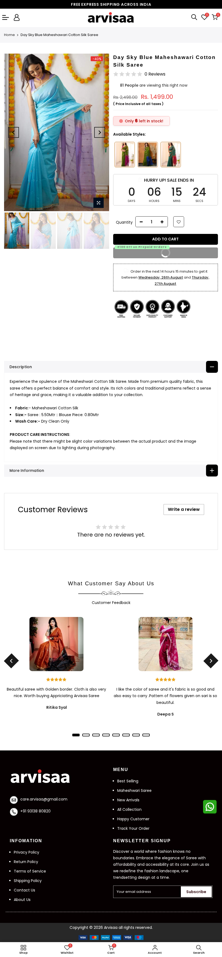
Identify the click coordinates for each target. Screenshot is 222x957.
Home (9, 34)
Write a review (184, 509)
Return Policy (26, 861)
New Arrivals (128, 800)
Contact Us (24, 890)
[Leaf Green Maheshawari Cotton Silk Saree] (148, 154)
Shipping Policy (28, 880)
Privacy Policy (26, 852)
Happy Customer (133, 819)
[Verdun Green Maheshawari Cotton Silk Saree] (125, 154)
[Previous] (13, 132)
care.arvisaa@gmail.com (43, 799)
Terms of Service (30, 871)
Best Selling (127, 781)
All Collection (129, 809)
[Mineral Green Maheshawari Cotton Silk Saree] (171, 154)
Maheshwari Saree (134, 790)
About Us (22, 899)
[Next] (99, 132)
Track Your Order (133, 828)
